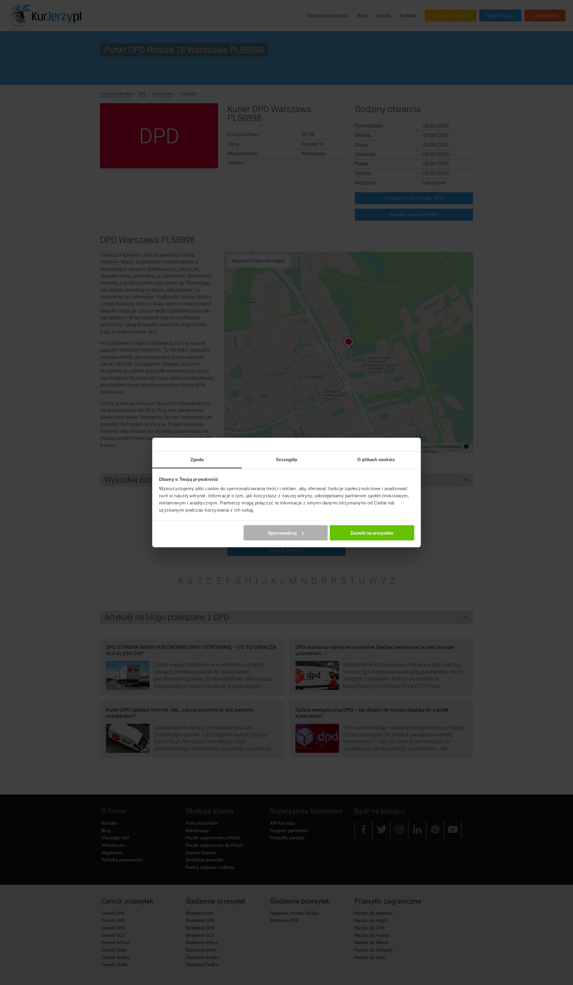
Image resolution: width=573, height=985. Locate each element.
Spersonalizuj (282, 532)
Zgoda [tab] (197, 459)
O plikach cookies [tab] (376, 459)
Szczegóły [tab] (287, 459)
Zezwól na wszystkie (371, 532)
